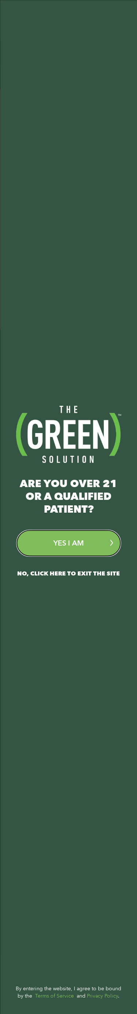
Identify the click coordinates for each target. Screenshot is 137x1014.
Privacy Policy (102, 995)
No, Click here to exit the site (68, 573)
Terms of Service (54, 995)
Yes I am (68, 543)
